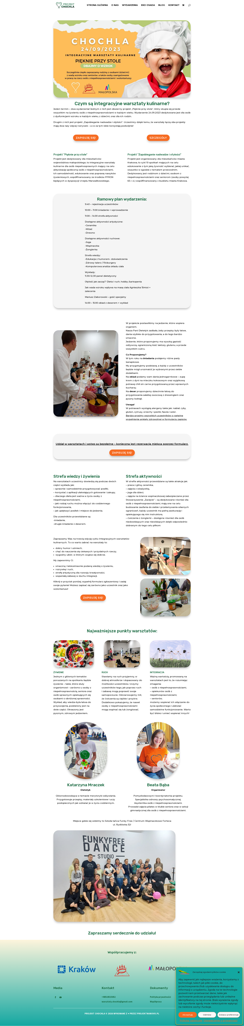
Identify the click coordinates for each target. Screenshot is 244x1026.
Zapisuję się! (86, 137)
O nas (115, 5)
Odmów (207, 1015)
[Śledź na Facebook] (55, 997)
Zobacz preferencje (229, 1015)
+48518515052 (109, 997)
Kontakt (173, 5)
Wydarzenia (130, 5)
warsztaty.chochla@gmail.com (117, 1001)
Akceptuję (187, 1015)
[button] (238, 972)
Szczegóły (158, 137)
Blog (161, 5)
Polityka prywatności (160, 997)
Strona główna (97, 5)
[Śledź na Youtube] (60, 997)
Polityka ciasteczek (191, 1020)
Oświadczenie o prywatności (220, 1020)
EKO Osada (148, 5)
